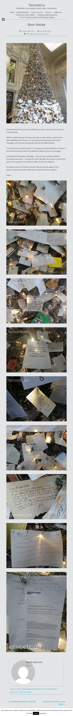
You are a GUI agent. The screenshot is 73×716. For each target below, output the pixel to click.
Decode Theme (30, 711)
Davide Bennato (45, 31)
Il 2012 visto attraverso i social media (54, 703)
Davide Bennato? (23, 12)
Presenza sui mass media (25, 15)
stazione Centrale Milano (49, 689)
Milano (39, 689)
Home (12, 12)
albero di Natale (22, 689)
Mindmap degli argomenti (47, 15)
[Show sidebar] (3, 19)
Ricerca (48, 12)
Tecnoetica (36, 5)
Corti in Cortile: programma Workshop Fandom (37, 17)
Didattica (57, 12)
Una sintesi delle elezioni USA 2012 (23, 702)
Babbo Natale (32, 689)
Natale (29, 692)
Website (28, 665)
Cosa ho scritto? (37, 12)
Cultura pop (22, 692)
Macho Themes (42, 711)
